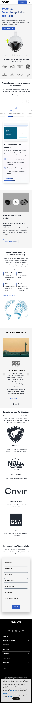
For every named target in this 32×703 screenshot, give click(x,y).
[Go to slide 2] (15, 55)
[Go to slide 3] (17, 55)
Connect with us (8, 295)
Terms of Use (12, 690)
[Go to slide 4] (20, 55)
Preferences (9, 696)
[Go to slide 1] (12, 55)
